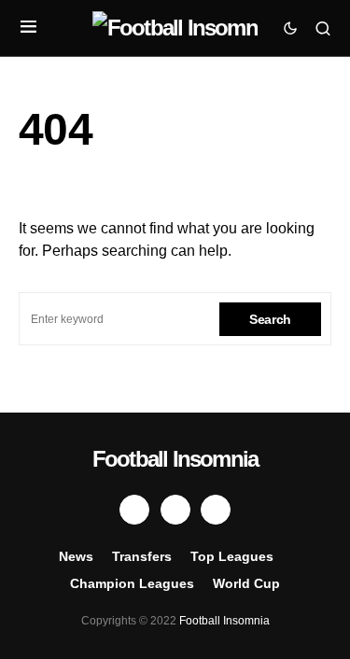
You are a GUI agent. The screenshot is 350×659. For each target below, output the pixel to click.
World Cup (246, 583)
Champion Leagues (132, 583)
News (76, 556)
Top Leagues (231, 556)
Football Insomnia (175, 458)
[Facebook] (134, 509)
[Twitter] (175, 509)
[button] (28, 28)
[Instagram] (216, 509)
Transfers (142, 556)
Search (270, 319)
